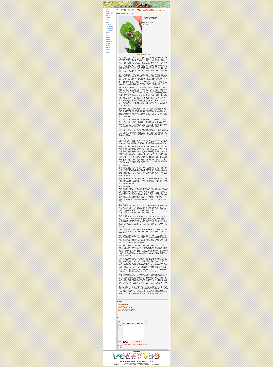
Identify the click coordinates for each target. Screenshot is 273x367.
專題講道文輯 (123, 9)
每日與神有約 (109, 26)
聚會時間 (108, 47)
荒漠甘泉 (108, 24)
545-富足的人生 (121, 306)
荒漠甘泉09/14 (121, 310)
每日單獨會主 (109, 30)
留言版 (107, 52)
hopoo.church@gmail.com (124, 364)
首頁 (118, 9)
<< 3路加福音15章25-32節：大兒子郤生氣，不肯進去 (133, 10)
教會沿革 (108, 17)
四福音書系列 (131, 9)
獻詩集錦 (108, 39)
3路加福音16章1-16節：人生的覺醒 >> (156, 10)
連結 (107, 35)
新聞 (107, 20)
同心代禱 (108, 15)
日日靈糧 (108, 22)
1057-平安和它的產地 (122, 304)
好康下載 (108, 37)
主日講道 (108, 11)
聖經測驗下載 (109, 41)
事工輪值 (108, 45)
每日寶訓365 (109, 28)
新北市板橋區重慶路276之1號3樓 (129, 361)
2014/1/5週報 (121, 307)
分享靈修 (108, 32)
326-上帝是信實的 (122, 309)
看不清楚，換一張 (138, 341)
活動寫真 (108, 43)
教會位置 (108, 50)
